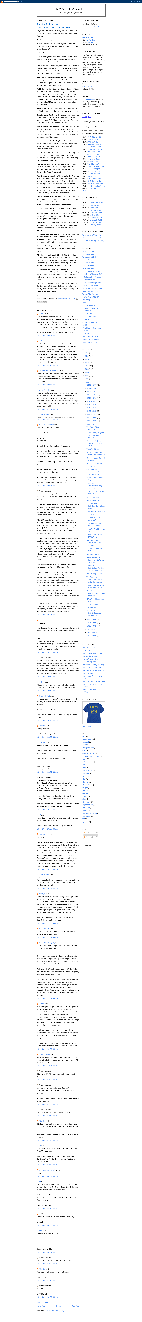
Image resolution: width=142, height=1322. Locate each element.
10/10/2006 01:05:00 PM (47, 1104)
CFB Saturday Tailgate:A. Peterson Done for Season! (95, 435)
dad (83, 750)
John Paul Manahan (46, 425)
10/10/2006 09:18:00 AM (47, 365)
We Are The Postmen (90, 294)
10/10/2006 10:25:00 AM (47, 737)
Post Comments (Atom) (55, 1311)
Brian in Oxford (44, 696)
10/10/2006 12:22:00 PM (47, 1049)
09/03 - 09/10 (92, 632)
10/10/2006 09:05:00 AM (47, 336)
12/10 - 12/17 (92, 395)
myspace (85, 773)
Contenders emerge (94, 178)
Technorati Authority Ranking (93, 665)
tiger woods (86, 816)
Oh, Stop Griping (93, 152)
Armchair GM (87, 331)
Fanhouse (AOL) (88, 280)
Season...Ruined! (93, 174)
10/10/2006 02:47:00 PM (47, 1165)
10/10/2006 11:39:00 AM (47, 937)
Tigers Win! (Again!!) (93, 449)
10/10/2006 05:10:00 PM (47, 1280)
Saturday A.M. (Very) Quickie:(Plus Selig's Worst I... (94, 443)
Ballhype (85, 319)
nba (83, 779)
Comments (89, 837)
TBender (42, 726)
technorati (86, 808)
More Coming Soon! (89, 342)
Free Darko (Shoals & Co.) (92, 274)
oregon (85, 788)
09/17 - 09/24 (92, 626)
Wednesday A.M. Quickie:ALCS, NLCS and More (95, 542)
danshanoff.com (88, 753)
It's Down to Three (94, 154)
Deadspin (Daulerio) (89, 254)
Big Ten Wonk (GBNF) (90, 297)
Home (58, 1306)
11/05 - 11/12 (92, 411)
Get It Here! (86, 726)
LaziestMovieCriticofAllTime (49, 371)
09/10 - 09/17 (92, 629)
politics (85, 790)
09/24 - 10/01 (92, 623)
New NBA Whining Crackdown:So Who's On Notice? (95, 560)
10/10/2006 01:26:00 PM (47, 1140)
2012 (87, 362)
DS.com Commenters (90, 251)
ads (83, 736)
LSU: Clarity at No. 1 (94, 181)
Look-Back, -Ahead (94, 144)
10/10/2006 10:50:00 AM (47, 869)
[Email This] (38, 302)
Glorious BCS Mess (97, 220)
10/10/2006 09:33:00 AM (47, 385)
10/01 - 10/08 (92, 619)
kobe (84, 768)
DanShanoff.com (88, 648)
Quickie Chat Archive (90, 656)
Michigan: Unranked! (95, 183)
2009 (87, 372)
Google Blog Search (89, 662)
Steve (41, 1230)
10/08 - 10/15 (92, 424)
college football (88, 748)
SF (40, 1181)
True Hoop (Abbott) (89, 268)
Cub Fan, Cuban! (95, 225)
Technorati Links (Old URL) (92, 667)
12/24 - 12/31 (92, 388)
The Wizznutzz (87, 314)
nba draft (85, 782)
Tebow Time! (92, 176)
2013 (87, 359)
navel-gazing (87, 776)
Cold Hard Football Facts (91, 328)
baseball (85, 742)
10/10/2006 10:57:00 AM (47, 888)
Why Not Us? (94, 205)
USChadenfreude (93, 171)
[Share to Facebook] (44, 302)
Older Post (75, 1306)
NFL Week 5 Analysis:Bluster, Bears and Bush (95, 593)
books (84, 745)
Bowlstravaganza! (94, 147)
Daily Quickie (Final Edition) (92, 653)
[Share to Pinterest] (45, 302)
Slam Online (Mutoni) (90, 316)
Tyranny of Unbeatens (95, 166)
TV (83, 819)
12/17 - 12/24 (92, 391)
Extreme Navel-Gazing (90, 756)
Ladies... (85, 303)
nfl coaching (86, 785)
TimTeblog (86, 300)
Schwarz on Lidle (92, 497)
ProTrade (85, 334)
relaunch (85, 796)
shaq (84, 799)
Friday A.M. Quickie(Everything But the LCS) (95, 485)
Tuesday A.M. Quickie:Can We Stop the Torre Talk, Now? (95, 568)
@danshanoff (94, 27)
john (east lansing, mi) (47, 620)
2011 (87, 366)
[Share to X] (42, 302)
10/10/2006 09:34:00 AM (47, 409)
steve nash (86, 802)
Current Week (87, 86)
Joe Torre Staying (92, 554)
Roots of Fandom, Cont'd (91, 238)
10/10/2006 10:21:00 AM (47, 720)
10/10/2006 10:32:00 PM (47, 1297)
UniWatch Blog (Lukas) (90, 339)
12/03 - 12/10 (92, 398)
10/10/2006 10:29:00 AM (47, 810)
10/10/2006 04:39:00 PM (47, 1252)
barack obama (87, 739)
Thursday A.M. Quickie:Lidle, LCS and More (95, 506)
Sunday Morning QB (89, 322)
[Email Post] (77, 298)
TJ (40, 815)
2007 (87, 379)
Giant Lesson (94, 208)
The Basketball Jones (90, 285)
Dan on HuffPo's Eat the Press (93, 681)
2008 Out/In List (93, 142)
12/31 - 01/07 (92, 385)
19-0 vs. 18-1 (94, 215)
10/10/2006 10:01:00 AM (47, 652)
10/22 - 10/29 (92, 418)
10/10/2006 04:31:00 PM (47, 1208)
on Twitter (91, 42)
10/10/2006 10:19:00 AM (47, 691)
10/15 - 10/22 (92, 421)
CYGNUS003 (44, 834)
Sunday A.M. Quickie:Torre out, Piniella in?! (93, 613)
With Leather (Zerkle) (90, 257)
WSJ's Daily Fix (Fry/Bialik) (92, 288)
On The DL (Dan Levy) (90, 291)
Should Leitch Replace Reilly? (93, 241)
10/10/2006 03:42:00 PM (47, 1176)
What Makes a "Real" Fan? (92, 235)
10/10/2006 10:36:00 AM (47, 829)
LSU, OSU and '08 (94, 137)
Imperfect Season (96, 217)
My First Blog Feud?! (94, 574)
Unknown (42, 1004)
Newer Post (41, 1306)
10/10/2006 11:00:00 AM (47, 923)
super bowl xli (87, 805)
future (84, 759)
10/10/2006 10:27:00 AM (47, 772)
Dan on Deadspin (88, 673)
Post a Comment (43, 1302)
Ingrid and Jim (44, 928)
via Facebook (91, 40)
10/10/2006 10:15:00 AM (47, 677)
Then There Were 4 (94, 156)
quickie (85, 793)
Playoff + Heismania (94, 149)
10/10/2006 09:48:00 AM (47, 615)
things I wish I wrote (89, 813)
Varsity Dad (86, 650)
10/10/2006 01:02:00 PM (47, 1080)
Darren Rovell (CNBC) (90, 336)
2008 (87, 376)
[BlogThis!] (40, 302)
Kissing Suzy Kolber (89, 260)
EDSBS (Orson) (88, 263)
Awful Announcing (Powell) (92, 283)
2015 (87, 353)
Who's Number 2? (94, 161)
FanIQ (84, 325)
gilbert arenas (87, 762)
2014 (87, 356)
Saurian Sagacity (88, 305)
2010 (87, 369)
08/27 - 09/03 (92, 636)
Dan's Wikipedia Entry (90, 659)
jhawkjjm (42, 894)
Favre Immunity (95, 210)
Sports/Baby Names (97, 203)
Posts (87, 833)
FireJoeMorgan (88, 265)
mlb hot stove (87, 770)
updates (85, 822)
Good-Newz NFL (95, 222)
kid (83, 765)
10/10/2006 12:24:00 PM (47, 1066)
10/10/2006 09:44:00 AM (47, 486)
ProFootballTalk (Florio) (91, 271)
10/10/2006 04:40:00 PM (47, 1264)
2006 (87, 382)
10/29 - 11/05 (92, 414)
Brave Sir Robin (45, 390)
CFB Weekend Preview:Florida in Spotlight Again (93, 472)
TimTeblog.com (88, 99)
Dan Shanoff (71, 9)
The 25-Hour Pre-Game (96, 186)
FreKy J (41, 314)
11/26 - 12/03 (92, 401)
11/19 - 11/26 (92, 404)
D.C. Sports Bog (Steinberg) (92, 277)
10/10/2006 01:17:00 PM (47, 1116)
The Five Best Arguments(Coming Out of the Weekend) (94, 579)
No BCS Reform (96, 212)
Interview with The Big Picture (93, 670)
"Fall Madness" (93, 164)
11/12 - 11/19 (92, 408)
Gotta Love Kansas (94, 159)
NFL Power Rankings (94, 500)
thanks (84, 810)
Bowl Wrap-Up (92, 139)
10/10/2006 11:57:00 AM (47, 998)
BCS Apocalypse (93, 169)
